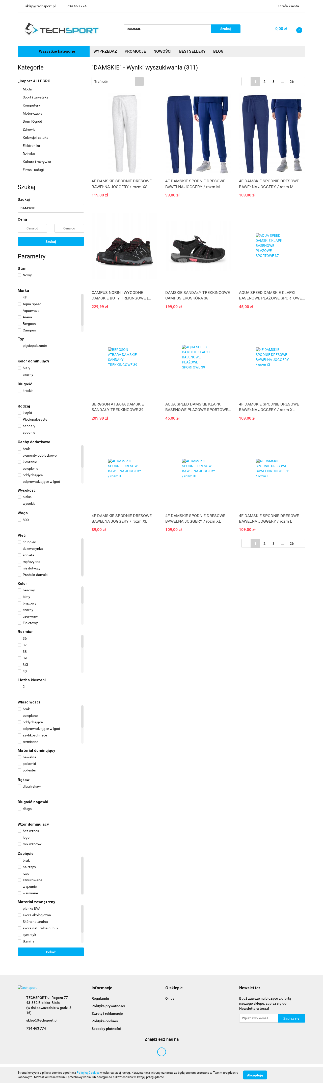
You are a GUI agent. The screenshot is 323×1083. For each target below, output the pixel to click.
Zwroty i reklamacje (107, 1013)
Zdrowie (29, 129)
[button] (102, 988)
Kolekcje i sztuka (36, 138)
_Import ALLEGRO (34, 81)
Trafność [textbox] (101, 81)
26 (292, 82)
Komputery (32, 105)
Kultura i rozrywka (37, 162)
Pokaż (51, 952)
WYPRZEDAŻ (105, 51)
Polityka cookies (105, 1021)
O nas (169, 998)
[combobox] (118, 81)
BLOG (218, 51)
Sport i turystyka (36, 97)
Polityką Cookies (88, 1072)
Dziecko (29, 154)
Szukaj (50, 242)
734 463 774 (36, 1028)
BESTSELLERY (192, 51)
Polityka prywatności (108, 1006)
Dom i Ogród (33, 121)
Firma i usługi (33, 170)
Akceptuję (255, 1075)
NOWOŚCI (162, 51)
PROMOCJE (135, 51)
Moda (28, 89)
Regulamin (100, 998)
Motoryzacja (33, 113)
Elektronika (32, 146)
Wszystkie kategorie (56, 51)
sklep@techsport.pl (42, 1020)
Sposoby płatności (106, 1029)
